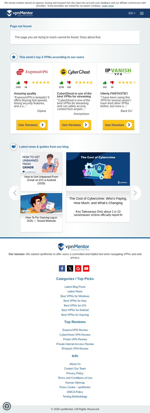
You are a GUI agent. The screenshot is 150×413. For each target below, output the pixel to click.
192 (69, 87)
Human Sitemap (75, 382)
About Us (75, 363)
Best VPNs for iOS (75, 305)
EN (131, 13)
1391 (18, 87)
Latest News (75, 291)
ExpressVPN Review (75, 329)
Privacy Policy (75, 373)
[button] (7, 406)
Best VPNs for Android (75, 310)
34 (112, 87)
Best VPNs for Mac (75, 300)
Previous (16, 193)
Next (134, 193)
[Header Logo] (19, 13)
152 (105, 87)
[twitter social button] (70, 268)
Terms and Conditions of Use (75, 377)
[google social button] (78, 268)
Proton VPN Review (75, 339)
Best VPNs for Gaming (75, 314)
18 (26, 87)
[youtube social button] (86, 268)
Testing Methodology (75, 396)
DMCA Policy (75, 391)
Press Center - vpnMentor (75, 387)
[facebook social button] (62, 268)
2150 (61, 87)
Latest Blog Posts (75, 286)
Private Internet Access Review (75, 344)
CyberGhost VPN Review (75, 334)
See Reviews (28, 125)
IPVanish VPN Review (75, 348)
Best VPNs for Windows (75, 296)
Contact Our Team (75, 368)
